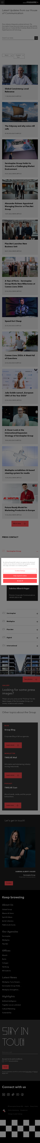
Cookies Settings (20, 570)
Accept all (20, 580)
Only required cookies (20, 575)
